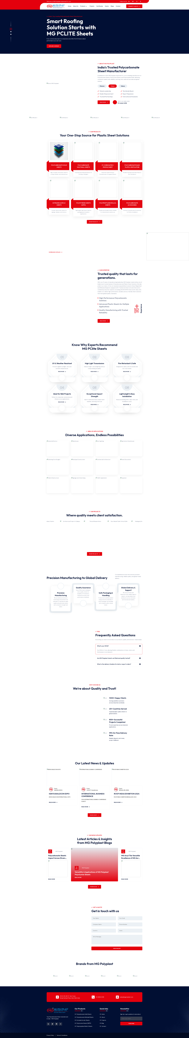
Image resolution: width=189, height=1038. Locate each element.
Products (82, 6)
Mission (102, 86)
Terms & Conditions (62, 1035)
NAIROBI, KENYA (58, 790)
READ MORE (61, 371)
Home (69, 6)
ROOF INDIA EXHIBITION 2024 (126, 794)
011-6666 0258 (122, 103)
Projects (92, 6)
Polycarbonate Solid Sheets (83, 1014)
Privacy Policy (50, 1035)
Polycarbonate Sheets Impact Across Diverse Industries (57, 858)
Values (123, 86)
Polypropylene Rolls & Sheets (84, 1026)
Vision (113, 86)
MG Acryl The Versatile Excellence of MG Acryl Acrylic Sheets (130, 858)
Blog (103, 1023)
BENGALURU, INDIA (124, 790)
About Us (75, 6)
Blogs (112, 6)
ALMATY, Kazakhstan (92, 790)
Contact (118, 6)
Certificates (99, 6)
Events (107, 6)
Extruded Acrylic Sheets (83, 1020)
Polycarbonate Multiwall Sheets (84, 1017)
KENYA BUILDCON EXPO (59, 794)
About (103, 1017)
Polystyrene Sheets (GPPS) (83, 1023)
